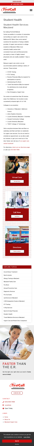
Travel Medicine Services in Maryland (14, 317)
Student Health (8, 314)
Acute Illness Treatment (10, 272)
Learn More (27, 437)
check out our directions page (21, 147)
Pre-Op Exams (8, 294)
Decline (17, 444)
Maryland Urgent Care (10, 422)
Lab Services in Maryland (11, 298)
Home (6, 417)
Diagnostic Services (9, 291)
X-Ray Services (8, 307)
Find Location (17, 251)
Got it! (17, 441)
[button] (31, 10)
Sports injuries (8, 275)
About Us (7, 419)
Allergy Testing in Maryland (11, 278)
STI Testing (7, 304)
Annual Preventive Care (10, 288)
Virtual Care (17, 181)
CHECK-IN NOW (17, 1)
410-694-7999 (15, 149)
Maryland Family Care (10, 281)
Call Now (17, 216)
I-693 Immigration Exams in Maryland (14, 301)
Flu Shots (6, 285)
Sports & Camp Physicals (11, 311)
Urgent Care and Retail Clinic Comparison (15, 320)
